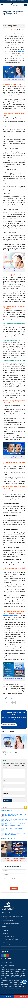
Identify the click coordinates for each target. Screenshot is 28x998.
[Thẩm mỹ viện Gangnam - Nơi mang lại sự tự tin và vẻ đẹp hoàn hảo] (14, 5)
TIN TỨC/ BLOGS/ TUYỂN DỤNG (10, 948)
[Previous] (1, 746)
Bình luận (5, 767)
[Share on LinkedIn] (19, 702)
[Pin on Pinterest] (16, 702)
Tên (4, 780)
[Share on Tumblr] (22, 702)
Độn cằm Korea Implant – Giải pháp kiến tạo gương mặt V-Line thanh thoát (15, 824)
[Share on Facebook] (9, 702)
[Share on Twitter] (11, 702)
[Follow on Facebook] (2, 955)
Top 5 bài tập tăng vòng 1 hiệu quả (14, 828)
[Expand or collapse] (24, 25)
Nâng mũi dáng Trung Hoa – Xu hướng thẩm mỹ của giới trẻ (15, 834)
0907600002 (8, 996)
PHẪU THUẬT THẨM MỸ (8, 936)
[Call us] (5, 955)
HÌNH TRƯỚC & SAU (8, 942)
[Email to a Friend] (14, 702)
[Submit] (25, 807)
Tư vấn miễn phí (22, 996)
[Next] (27, 746)
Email (4, 786)
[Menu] (2, 5)
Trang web (5, 793)
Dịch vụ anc (5, 933)
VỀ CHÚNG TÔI (6, 945)
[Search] (25, 5)
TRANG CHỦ (6, 930)
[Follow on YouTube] (7, 955)
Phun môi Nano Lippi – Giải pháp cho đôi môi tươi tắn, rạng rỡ (15, 815)
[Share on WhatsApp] (6, 702)
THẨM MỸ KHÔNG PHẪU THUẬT (10, 939)
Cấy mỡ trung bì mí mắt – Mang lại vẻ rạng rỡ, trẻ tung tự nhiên (16, 820)
